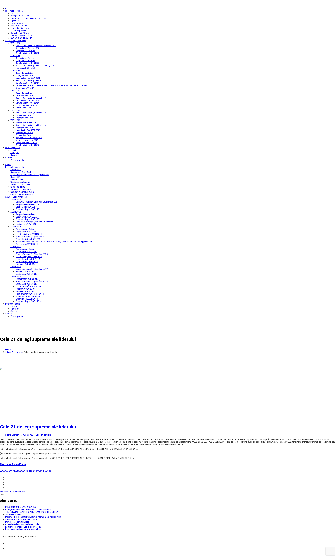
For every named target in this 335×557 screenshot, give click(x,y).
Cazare (13, 155)
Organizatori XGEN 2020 (26, 105)
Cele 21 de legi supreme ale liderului (38, 427)
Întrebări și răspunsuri (19, 28)
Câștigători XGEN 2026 (20, 16)
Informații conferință (14, 11)
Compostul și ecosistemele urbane (21, 519)
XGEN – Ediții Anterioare (15, 41)
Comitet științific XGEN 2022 (27, 63)
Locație (13, 150)
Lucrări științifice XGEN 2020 (28, 100)
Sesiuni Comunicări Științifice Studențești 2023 (36, 46)
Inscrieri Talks (16, 23)
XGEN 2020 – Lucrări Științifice (37, 435)
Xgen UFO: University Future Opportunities (28, 18)
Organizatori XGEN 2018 (26, 143)
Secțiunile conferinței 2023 (27, 48)
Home (8, 350)
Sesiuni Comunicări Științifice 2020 (31, 98)
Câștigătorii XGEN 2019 (25, 118)
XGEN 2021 (15, 70)
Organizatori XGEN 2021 (26, 88)
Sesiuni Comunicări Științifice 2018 (31, 125)
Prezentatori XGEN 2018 (26, 123)
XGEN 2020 (15, 90)
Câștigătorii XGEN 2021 (25, 75)
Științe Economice (13, 352)
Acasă (8, 8)
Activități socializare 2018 (27, 140)
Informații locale (12, 148)
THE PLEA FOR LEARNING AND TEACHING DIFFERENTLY (31, 512)
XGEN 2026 (15, 13)
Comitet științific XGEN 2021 (27, 83)
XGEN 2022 (15, 56)
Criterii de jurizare (18, 31)
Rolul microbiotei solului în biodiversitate (24, 527)
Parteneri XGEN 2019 (25, 115)
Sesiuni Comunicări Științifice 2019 (31, 113)
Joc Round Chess (13, 514)
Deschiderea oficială (25, 73)
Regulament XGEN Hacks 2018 (29, 138)
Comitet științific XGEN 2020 (27, 103)
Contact (8, 158)
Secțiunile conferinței (19, 26)
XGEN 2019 (15, 110)
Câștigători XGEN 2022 (25, 61)
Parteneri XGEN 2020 (25, 108)
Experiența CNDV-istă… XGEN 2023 (21, 507)
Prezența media (17, 160)
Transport (14, 153)
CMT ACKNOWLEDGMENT (21, 38)
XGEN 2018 (15, 120)
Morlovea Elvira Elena (13, 464)
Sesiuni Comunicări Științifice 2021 (31, 80)
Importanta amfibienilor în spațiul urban (23, 529)
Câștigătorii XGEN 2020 (25, 95)
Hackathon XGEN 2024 (19, 33)
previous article (7, 492)
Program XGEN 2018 (24, 133)
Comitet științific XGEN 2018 (27, 145)
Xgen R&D (14, 21)
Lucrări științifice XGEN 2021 (28, 78)
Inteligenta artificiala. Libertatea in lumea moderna (28, 509)
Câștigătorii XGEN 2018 (25, 128)
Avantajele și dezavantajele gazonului (22, 524)
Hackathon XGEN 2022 (25, 68)
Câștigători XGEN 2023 (25, 51)
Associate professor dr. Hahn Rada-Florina (25, 471)
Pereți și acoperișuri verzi (17, 522)
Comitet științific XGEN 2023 (27, 53)
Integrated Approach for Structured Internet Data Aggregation (33, 517)
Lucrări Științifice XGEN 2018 (28, 130)
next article (20, 492)
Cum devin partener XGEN (21, 36)
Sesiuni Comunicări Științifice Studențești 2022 (36, 66)
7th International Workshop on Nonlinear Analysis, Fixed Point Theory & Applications (51, 85)
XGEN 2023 (15, 43)
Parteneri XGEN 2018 (25, 135)
